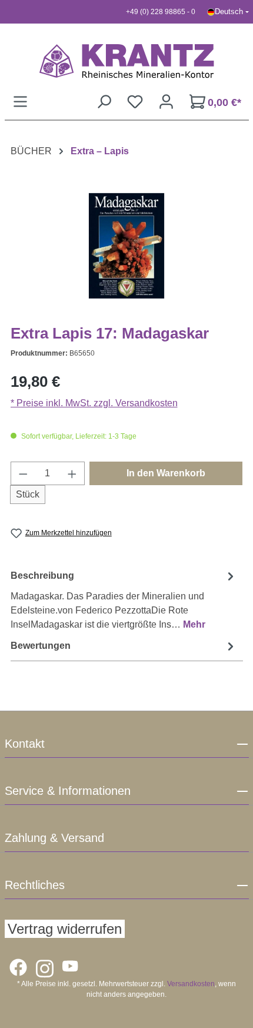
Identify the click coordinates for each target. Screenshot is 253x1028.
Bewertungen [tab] (41, 646)
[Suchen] (103, 101)
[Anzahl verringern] (23, 473)
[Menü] (20, 101)
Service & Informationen (68, 790)
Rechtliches (35, 884)
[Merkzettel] (135, 101)
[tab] (124, 600)
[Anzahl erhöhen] (72, 473)
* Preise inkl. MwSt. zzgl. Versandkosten (94, 403)
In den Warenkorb (165, 473)
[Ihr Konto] (166, 101)
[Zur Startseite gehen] (127, 60)
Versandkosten (191, 984)
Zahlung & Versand (54, 837)
